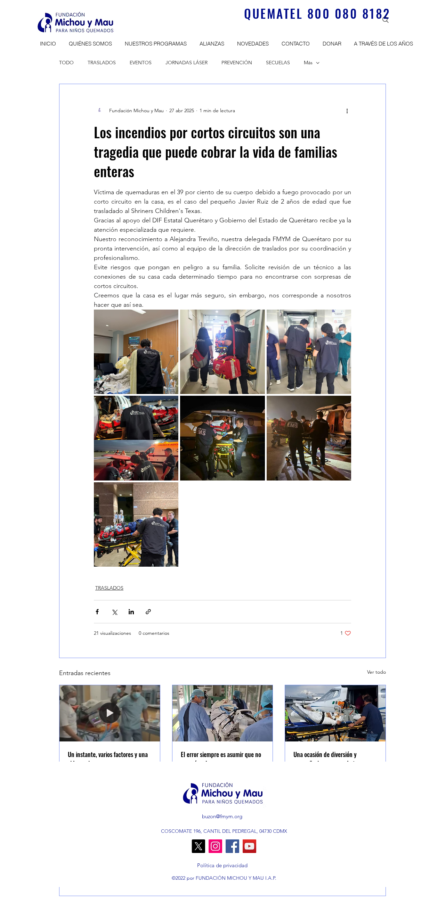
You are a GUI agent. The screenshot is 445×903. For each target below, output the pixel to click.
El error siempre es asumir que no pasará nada (221, 759)
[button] (89, 44)
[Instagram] (215, 846)
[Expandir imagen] (136, 352)
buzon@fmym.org (222, 816)
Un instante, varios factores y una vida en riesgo (108, 759)
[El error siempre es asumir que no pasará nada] (222, 713)
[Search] (385, 20)
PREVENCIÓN (236, 62)
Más (308, 62)
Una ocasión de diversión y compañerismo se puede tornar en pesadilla (334, 759)
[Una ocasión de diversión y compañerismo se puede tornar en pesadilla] (335, 713)
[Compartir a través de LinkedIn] (131, 611)
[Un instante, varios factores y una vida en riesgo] (109, 713)
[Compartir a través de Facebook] (97, 611)
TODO (66, 62)
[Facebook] (232, 846)
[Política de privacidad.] (222, 865)
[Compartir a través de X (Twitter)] (114, 611)
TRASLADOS (102, 62)
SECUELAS (278, 62)
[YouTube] (249, 846)
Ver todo (376, 672)
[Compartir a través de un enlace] (148, 611)
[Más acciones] (347, 110)
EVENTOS (141, 62)
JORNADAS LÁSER (186, 62)
